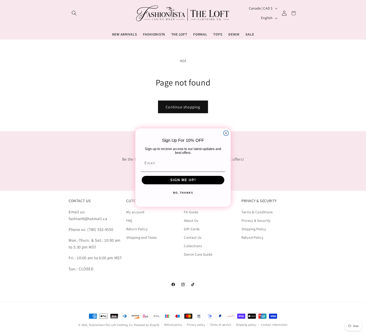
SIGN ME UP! (183, 180)
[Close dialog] (226, 133)
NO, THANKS (183, 192)
